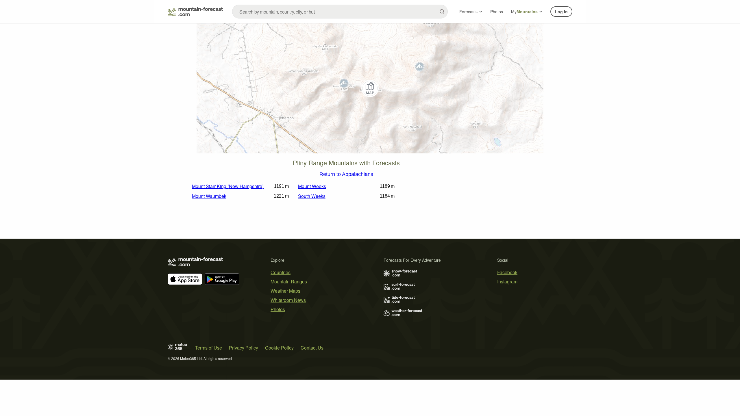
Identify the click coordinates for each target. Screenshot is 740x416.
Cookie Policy (279, 347)
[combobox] (340, 11)
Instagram (507, 281)
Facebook (507, 272)
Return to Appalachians (346, 174)
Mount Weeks (312, 186)
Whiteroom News (288, 300)
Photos (496, 11)
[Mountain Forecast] (195, 11)
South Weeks (311, 196)
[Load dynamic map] (370, 88)
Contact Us (312, 347)
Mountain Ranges (289, 281)
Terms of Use (208, 347)
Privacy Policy (243, 347)
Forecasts (468, 11)
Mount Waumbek (209, 196)
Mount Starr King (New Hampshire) (228, 186)
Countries (281, 272)
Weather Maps (285, 290)
